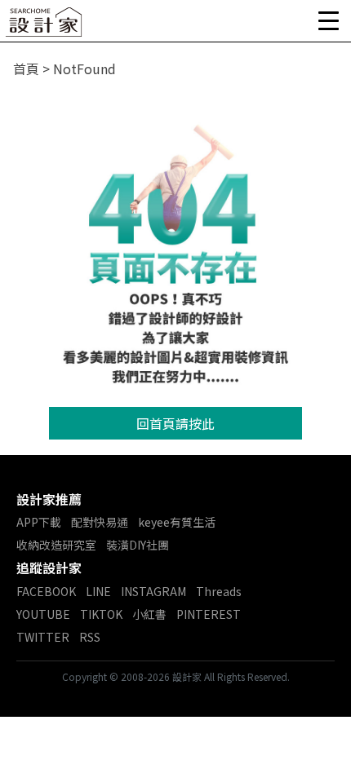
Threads (219, 591)
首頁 (26, 68)
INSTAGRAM (153, 591)
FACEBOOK (46, 591)
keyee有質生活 (176, 522)
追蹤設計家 (49, 567)
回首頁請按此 (175, 423)
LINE (98, 591)
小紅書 (149, 614)
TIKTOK (101, 614)
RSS (89, 637)
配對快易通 (99, 522)
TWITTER (42, 637)
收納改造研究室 (56, 545)
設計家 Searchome (45, 26)
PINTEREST (208, 614)
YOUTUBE (43, 614)
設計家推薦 (49, 499)
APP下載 (38, 522)
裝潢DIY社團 (137, 545)
